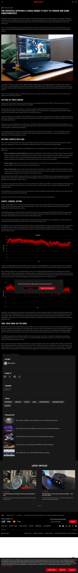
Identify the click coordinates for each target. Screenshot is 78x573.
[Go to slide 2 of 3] (39, 505)
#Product (18, 402)
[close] (61, 282)
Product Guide (13, 526)
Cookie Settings (49, 533)
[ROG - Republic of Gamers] (39, 2)
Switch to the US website (47, 288)
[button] (2, 2)
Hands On (7, 389)
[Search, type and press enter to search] (73, 2)
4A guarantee (47, 526)
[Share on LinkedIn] (14, 376)
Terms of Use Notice (38, 533)
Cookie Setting (51, 570)
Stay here (30, 288)
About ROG (4, 526)
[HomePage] (2, 515)
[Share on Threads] (19, 376)
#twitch (27, 402)
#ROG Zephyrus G (44, 402)
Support (31, 526)
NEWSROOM (38, 526)
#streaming (8, 402)
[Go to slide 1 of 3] (37, 505)
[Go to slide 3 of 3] (40, 505)
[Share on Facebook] (5, 376)
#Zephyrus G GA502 (58, 402)
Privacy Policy (27, 533)
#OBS (34, 402)
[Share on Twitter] (10, 376)
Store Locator (23, 526)
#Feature (7, 405)
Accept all (72, 570)
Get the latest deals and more (58, 519)
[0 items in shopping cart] (76, 2)
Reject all (62, 570)
